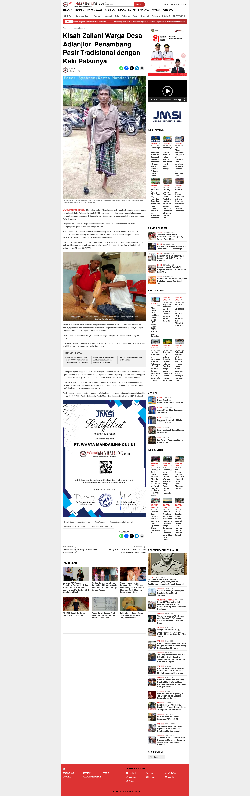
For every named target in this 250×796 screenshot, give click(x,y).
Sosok (150, 577)
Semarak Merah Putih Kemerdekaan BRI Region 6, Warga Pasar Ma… (170, 236)
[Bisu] (179, 99)
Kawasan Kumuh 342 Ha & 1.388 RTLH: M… (169, 421)
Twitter (151, 773)
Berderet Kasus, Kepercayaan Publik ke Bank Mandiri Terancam (170, 593)
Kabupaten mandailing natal (121, 522)
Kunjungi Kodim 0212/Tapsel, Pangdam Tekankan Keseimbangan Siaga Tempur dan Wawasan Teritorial (155, 204)
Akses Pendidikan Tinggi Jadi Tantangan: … (170, 411)
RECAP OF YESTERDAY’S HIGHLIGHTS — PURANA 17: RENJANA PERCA (179, 315)
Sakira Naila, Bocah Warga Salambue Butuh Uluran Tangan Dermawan (131, 615)
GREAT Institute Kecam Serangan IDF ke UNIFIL (168, 718)
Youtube (171, 777)
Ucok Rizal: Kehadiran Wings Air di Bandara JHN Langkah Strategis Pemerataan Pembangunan (179, 162)
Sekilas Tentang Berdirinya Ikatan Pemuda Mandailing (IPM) (80, 549)
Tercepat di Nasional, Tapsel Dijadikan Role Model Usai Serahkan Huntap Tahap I (169, 728)
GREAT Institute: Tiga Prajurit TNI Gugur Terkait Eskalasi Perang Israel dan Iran (170, 696)
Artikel (159, 398)
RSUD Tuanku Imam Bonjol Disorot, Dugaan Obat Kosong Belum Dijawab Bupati (178, 523)
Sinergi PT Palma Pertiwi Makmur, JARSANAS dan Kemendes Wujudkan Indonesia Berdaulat (171, 605)
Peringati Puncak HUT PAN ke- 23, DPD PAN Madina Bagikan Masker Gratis (127, 549)
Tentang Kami (68, 773)
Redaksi (106, 773)
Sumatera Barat (154, 464)
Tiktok (131, 781)
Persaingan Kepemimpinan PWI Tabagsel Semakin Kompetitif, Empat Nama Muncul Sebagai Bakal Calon (155, 162)
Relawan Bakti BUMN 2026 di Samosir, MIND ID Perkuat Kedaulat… (170, 258)
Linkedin (151, 777)
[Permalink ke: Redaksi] (65, 70)
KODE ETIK (86, 773)
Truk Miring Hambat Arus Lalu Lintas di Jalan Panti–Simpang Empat (180, 21)
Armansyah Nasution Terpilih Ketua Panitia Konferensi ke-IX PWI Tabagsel (167, 158)
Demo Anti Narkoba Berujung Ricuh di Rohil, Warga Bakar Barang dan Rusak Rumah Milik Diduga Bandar (171, 683)
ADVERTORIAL (161, 600)
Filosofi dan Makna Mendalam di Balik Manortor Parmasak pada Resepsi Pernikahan (179, 201)
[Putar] (151, 99)
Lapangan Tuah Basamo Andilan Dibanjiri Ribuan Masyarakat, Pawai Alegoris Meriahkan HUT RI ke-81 (155, 483)
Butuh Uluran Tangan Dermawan (77, 522)
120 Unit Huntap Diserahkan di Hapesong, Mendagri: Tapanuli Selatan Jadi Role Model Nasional (171, 741)
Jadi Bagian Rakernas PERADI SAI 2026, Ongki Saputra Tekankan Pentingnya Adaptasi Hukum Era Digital (171, 658)
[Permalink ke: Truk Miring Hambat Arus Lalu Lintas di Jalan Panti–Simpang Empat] (179, 459)
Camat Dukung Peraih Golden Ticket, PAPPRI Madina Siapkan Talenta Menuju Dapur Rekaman (77, 360)
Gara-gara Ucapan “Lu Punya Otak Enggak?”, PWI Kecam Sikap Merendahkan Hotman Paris (170, 619)
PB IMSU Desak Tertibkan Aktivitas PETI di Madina (74, 614)
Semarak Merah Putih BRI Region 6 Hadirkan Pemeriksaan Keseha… (171, 269)
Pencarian (139, 4)
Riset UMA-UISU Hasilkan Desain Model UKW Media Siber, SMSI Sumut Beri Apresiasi (155, 322)
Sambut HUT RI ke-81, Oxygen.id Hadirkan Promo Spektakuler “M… (172, 281)
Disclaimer (67, 777)
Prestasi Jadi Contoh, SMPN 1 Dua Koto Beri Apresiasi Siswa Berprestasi (155, 522)
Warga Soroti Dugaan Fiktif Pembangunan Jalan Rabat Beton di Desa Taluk (103, 615)
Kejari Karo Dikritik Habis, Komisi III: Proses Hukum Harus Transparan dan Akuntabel (171, 707)
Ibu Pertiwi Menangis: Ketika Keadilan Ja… (170, 441)
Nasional (160, 589)
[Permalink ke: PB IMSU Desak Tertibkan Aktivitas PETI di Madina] (76, 604)
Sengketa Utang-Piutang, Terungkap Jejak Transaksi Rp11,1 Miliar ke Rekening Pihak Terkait (172, 633)
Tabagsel (154, 143)
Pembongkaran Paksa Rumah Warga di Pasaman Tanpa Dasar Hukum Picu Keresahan (107, 21)
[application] (167, 91)
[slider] (165, 99)
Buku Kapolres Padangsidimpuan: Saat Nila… (171, 401)
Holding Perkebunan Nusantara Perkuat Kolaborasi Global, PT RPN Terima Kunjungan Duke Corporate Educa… (155, 366)
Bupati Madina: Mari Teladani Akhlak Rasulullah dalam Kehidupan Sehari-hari (103, 360)
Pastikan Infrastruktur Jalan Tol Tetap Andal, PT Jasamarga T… (171, 247)
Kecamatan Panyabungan (74, 526)
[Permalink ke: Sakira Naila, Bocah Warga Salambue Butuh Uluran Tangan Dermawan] (133, 604)
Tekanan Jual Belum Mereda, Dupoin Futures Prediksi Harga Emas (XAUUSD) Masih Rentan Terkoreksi (167, 367)
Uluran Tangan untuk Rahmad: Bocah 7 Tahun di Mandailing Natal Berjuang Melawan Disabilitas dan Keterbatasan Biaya (132, 587)
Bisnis (159, 232)
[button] (167, 91)
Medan (153, 304)
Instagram (132, 777)
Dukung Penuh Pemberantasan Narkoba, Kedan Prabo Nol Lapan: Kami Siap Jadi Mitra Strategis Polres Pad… (167, 204)
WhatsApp (172, 773)
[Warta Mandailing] (83, 4)
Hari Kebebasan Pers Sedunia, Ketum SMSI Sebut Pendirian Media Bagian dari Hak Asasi (171, 670)
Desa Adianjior (100, 522)
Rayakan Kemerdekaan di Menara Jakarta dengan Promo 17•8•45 (167, 312)
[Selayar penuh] (183, 99)
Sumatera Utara (166, 299)
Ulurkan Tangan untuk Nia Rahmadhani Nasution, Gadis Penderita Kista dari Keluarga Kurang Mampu (104, 586)
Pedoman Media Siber (92, 777)
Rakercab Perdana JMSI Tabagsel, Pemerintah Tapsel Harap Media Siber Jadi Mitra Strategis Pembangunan (179, 366)
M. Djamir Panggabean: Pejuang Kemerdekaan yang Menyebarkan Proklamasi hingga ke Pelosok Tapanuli (166, 581)
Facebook (132, 773)
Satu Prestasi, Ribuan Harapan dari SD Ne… (171, 431)
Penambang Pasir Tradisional (101, 526)
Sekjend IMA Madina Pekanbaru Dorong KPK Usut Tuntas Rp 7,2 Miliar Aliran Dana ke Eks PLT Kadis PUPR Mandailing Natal (76, 587)
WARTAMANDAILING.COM (74, 210)
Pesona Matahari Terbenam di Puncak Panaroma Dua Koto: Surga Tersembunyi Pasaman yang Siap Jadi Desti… (167, 526)
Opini (159, 428)
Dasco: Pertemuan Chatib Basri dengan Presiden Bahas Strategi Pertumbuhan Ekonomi (171, 645)
